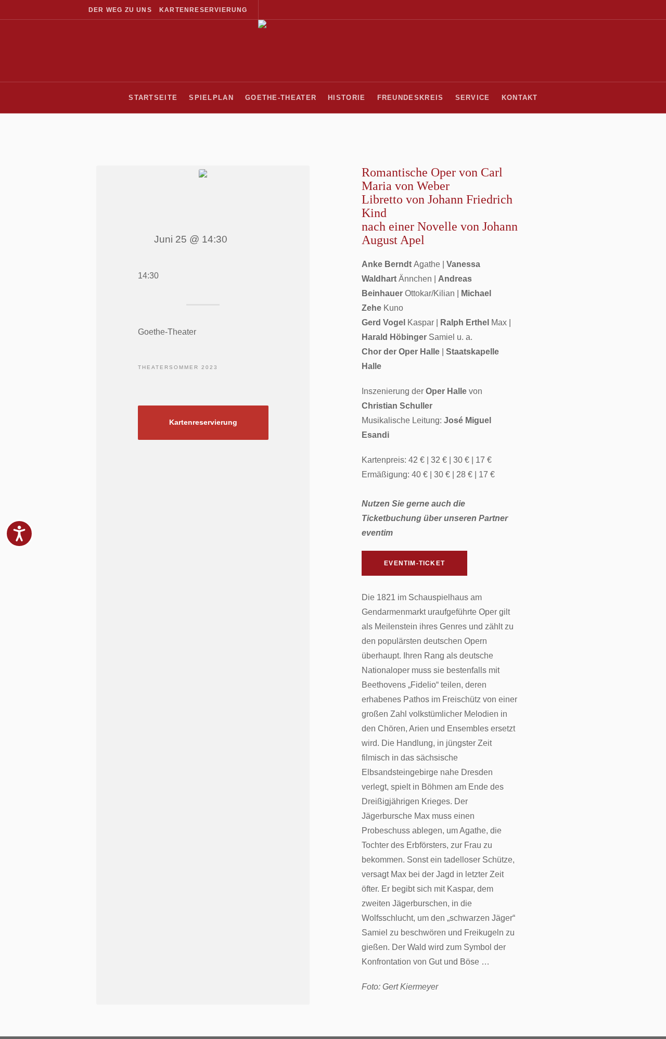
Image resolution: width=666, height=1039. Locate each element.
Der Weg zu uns (120, 10)
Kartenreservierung (203, 10)
